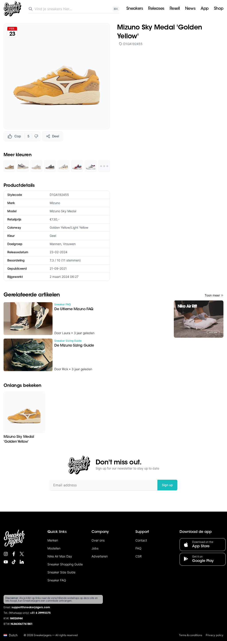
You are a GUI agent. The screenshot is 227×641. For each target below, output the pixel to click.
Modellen (54, 548)
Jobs (95, 548)
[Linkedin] (22, 562)
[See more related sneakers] (104, 166)
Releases (156, 9)
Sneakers (134, 9)
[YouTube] (6, 562)
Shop (218, 9)
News (190, 9)
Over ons (98, 540)
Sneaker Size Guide (61, 572)
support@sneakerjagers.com (31, 607)
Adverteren (100, 556)
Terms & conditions (190, 635)
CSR (138, 556)
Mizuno (55, 203)
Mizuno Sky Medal (63, 211)
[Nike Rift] (198, 319)
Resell (175, 9)
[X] (22, 554)
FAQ (138, 548)
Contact (141, 540)
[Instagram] (6, 554)
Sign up (167, 485)
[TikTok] (14, 562)
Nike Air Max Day (59, 556)
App (205, 9)
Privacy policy (214, 635)
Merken (52, 540)
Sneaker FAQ (56, 580)
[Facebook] (14, 554)
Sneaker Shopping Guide (65, 564)
